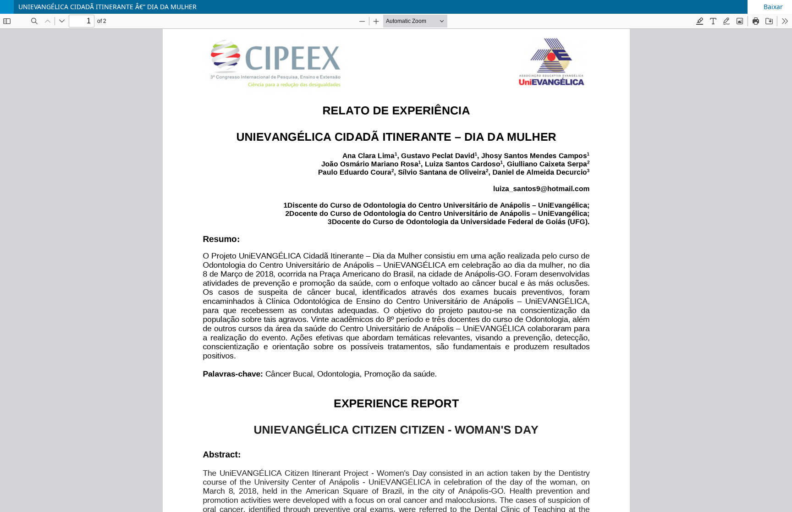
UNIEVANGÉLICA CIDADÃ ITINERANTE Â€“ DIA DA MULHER (107, 6)
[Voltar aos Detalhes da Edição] (7, 7)
